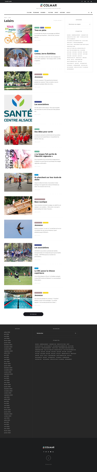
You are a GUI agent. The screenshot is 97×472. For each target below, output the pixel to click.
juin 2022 (6, 422)
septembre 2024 (8, 374)
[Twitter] (85, 1)
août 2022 (7, 418)
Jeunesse (38, 77)
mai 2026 (6, 336)
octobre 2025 (7, 349)
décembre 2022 (8, 413)
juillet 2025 (7, 353)
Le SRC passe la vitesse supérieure (44, 272)
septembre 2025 (8, 351)
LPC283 (80, 52)
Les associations (41, 104)
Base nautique (40, 202)
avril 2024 (6, 380)
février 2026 (7, 340)
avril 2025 (6, 359)
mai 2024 (6, 378)
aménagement (44, 344)
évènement (71, 69)
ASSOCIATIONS (38, 101)
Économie (70, 67)
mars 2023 (7, 407)
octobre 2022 (7, 416)
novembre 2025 (8, 346)
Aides (37, 344)
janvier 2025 (7, 365)
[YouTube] (50, 451)
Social (80, 61)
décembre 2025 (8, 344)
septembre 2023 (8, 395)
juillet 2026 (7, 332)
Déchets (70, 42)
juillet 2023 (7, 399)
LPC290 (75, 55)
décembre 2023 (8, 388)
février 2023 (7, 409)
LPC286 (75, 53)
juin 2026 (6, 334)
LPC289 (69, 55)
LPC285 (69, 53)
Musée (85, 57)
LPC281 (69, 52)
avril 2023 (6, 405)
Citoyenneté (71, 38)
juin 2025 (6, 355)
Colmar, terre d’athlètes (45, 54)
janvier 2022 (7, 432)
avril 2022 (6, 426)
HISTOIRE (62, 12)
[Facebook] (82, 1)
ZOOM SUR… (85, 65)
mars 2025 (7, 361)
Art (78, 36)
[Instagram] (88, 1)
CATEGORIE (47, 27)
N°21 (73, 59)
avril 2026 (6, 338)
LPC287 (80, 53)
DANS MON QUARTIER (40, 199)
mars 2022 (7, 428)
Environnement (78, 42)
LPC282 (75, 52)
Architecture (72, 36)
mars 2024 (7, 382)
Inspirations (71, 46)
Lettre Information (73, 50)
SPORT (56, 12)
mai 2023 (6, 403)
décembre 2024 (8, 367)
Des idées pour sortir (43, 132)
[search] (75, 333)
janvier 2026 (7, 342)
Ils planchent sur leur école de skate (47, 178)
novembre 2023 (8, 390)
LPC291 (80, 55)
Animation (53, 344)
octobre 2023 (7, 393)
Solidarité (71, 63)
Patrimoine (79, 59)
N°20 (69, 59)
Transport (84, 63)
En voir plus (33, 314)
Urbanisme (77, 65)
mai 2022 (6, 424)
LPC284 (85, 52)
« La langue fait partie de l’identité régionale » (45, 155)
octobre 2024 (7, 372)
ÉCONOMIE (36, 12)
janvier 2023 (7, 411)
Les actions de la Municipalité (76, 48)
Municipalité (71, 57)
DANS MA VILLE (38, 74)
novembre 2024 (8, 369)
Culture (85, 40)
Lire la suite (37, 40)
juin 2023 (6, 401)
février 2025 (7, 363)
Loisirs (83, 50)
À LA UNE (29, 12)
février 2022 (7, 430)
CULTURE (50, 12)
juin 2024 (6, 376)
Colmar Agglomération (74, 40)
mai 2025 (6, 357)
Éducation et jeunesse (81, 67)
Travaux (70, 65)
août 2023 (7, 397)
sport (77, 63)
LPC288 (85, 53)
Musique (79, 57)
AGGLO (68, 12)
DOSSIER (43, 12)
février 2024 (7, 384)
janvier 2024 (7, 386)
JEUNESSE (45, 74)
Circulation (84, 36)
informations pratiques (81, 44)
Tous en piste (40, 30)
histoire (70, 44)
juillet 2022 (7, 420)
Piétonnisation (72, 61)
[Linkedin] (91, 1)
